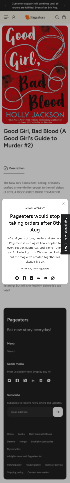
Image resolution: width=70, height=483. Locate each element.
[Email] (46, 278)
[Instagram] (17, 278)
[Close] (63, 203)
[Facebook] (24, 278)
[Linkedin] (38, 278)
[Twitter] (31, 278)
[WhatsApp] (53, 278)
